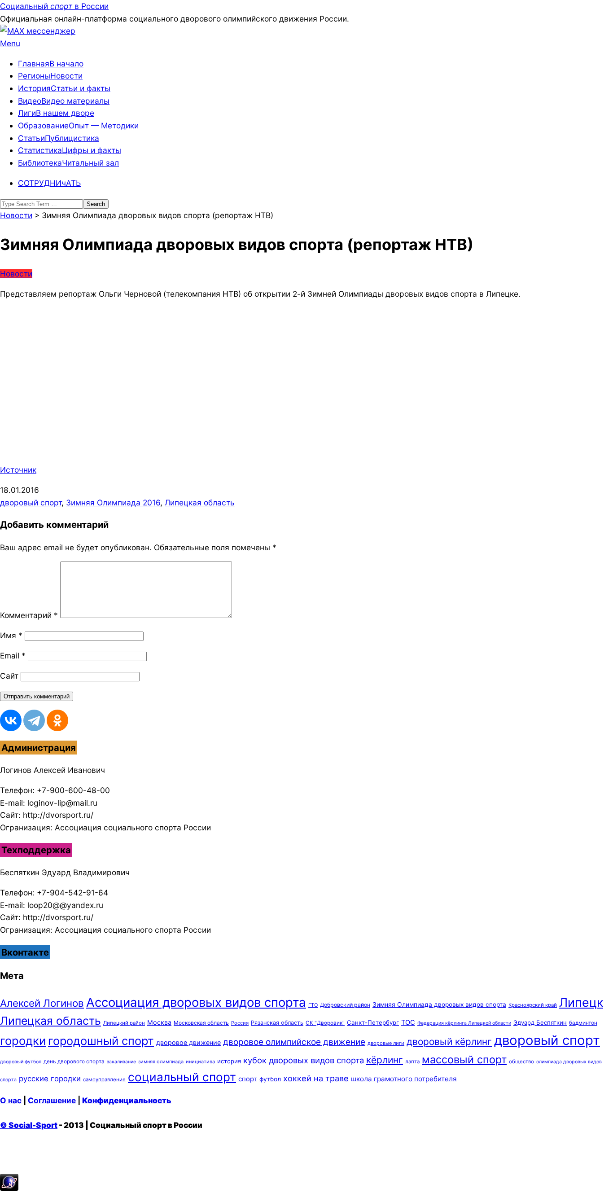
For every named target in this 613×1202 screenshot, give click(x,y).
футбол (270, 1079)
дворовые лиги (386, 1043)
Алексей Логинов (42, 1003)
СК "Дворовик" (325, 1023)
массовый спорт (464, 1059)
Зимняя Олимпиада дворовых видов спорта (439, 1004)
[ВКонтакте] (11, 720)
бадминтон (583, 1022)
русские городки (50, 1078)
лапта (412, 1061)
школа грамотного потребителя (404, 1079)
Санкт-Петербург (373, 1022)
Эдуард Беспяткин (540, 1022)
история (229, 1061)
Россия (240, 1023)
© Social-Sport (28, 1125)
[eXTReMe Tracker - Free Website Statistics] (9, 1188)
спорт (247, 1079)
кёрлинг (384, 1060)
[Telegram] (34, 720)
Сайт (9, 675)
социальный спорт (182, 1077)
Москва (159, 1022)
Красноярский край (532, 1005)
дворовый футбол (20, 1062)
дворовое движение (188, 1042)
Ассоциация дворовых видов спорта (196, 1002)
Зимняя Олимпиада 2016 (113, 502)
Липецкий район (124, 1023)
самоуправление (104, 1079)
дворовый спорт (30, 502)
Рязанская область (277, 1022)
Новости (16, 273)
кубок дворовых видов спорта (303, 1060)
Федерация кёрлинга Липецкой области (464, 1023)
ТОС (408, 1022)
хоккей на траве (316, 1078)
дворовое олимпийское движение (294, 1042)
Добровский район (345, 1004)
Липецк (581, 1002)
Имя (11, 635)
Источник (18, 469)
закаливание (121, 1062)
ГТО (313, 1005)
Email (13, 655)
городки (23, 1041)
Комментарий (29, 615)
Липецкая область (200, 502)
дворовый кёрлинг (449, 1041)
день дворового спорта (74, 1061)
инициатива (200, 1061)
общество (521, 1061)
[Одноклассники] (57, 720)
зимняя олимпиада (161, 1061)
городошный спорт (101, 1041)
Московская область (201, 1022)
